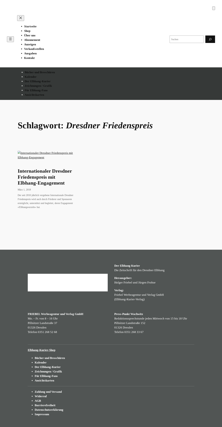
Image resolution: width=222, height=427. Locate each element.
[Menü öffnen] (10, 39)
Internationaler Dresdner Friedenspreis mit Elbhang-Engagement (45, 177)
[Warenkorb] (213, 8)
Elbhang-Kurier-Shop (41, 350)
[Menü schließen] (20, 18)
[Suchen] (210, 39)
